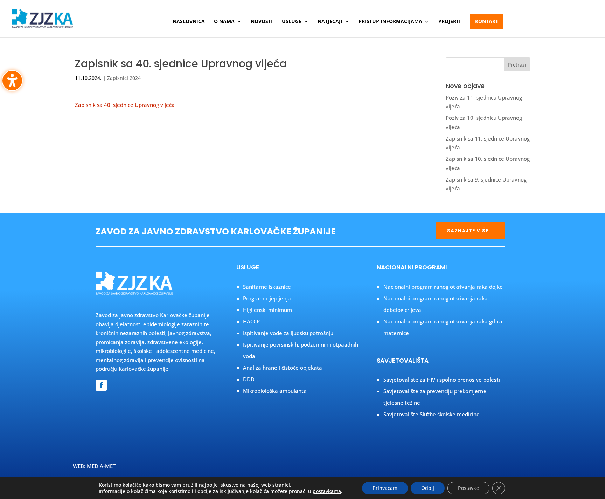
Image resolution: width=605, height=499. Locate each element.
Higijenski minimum (267, 309)
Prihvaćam (385, 488)
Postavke (468, 488)
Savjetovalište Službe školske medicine (431, 414)
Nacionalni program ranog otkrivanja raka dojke (443, 286)
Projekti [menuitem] (449, 22)
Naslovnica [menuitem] (189, 22)
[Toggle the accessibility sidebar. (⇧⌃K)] (12, 80)
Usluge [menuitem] (291, 22)
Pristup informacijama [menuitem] (390, 22)
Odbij (427, 488)
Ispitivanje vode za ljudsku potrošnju (288, 332)
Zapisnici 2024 (124, 78)
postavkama (327, 491)
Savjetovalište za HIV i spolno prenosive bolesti (441, 379)
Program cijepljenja (267, 298)
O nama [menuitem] (224, 22)
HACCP (251, 321)
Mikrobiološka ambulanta (275, 390)
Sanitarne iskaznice (267, 286)
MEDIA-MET (101, 466)
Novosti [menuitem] (262, 22)
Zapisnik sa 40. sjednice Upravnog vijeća (125, 104)
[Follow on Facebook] (101, 385)
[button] (517, 64)
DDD (249, 379)
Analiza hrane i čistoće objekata (282, 367)
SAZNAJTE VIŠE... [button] (470, 230)
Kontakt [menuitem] (486, 21)
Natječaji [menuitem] (330, 22)
